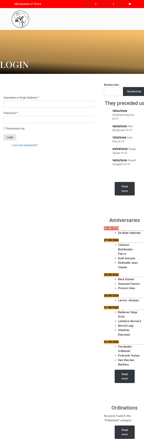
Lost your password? (25, 145)
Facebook (102, 4)
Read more (125, 189)
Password (11, 113)
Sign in (88, 4)
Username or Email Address (21, 97)
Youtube (119, 4)
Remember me (15, 128)
